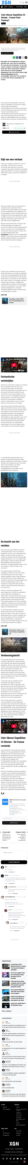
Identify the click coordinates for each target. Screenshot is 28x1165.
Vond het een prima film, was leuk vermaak (12, 1042)
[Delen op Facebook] (17, 57)
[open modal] (26, 2)
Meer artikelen (6, 1011)
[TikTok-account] (14, 1159)
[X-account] (3, 1159)
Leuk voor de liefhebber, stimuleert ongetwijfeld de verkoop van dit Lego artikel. (13, 1074)
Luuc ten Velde (8, 25)
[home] (2, 7)
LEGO (5, 6)
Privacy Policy (9, 1149)
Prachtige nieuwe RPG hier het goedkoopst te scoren (16, 300)
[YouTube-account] (18, 1159)
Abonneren (14, 822)
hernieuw (7, 1069)
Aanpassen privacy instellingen (14, 1152)
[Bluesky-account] (25, 1159)
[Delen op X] (20, 57)
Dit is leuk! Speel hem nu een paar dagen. (11, 1081)
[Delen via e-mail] (23, 57)
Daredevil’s (4, 234)
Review (3, 23)
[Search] (20, 2)
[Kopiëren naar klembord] (26, 57)
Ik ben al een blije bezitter (8, 1087)
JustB (6, 1053)
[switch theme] (23, 2)
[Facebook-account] (7, 1159)
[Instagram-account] (10, 1159)
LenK (6, 1021)
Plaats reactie (14, 862)
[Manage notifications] (24, 1161)
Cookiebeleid (19, 1149)
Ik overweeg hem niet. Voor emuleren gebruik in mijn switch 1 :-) (14, 1049)
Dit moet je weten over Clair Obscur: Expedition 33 (17, 631)
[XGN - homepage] (6, 2)
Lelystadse (7, 1084)
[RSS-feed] (21, 1159)
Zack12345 (8, 1061)
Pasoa (6, 1030)
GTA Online (19, 6)
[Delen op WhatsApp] (14, 57)
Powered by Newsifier (14, 1162)
